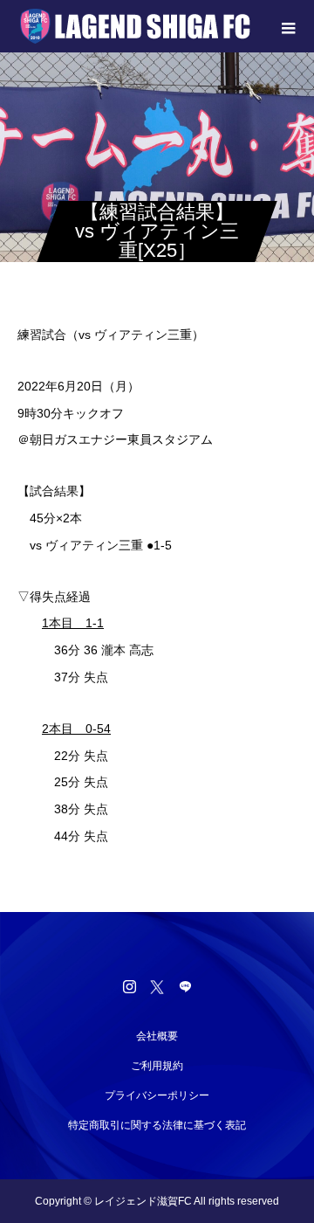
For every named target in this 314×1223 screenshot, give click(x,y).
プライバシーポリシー (157, 1095)
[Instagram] (129, 986)
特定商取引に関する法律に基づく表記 (157, 1125)
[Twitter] (157, 986)
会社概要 (157, 1036)
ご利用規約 (157, 1066)
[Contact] (185, 986)
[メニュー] (288, 26)
